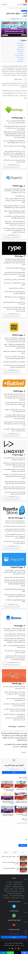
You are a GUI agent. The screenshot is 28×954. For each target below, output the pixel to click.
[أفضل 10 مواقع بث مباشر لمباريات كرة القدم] (23, 858)
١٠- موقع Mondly (20, 61)
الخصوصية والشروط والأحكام (9, 945)
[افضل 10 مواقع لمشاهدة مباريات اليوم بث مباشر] (23, 869)
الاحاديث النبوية (21, 888)
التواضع (11, 888)
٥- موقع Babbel (21, 51)
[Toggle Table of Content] (24, 79)
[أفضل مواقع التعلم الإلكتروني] (21, 784)
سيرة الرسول (5, 895)
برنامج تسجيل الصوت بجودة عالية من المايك (11, 891)
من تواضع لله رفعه (7, 897)
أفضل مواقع (12, 7)
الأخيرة (14, 852)
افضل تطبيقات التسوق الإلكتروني (17, 886)
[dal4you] (22, 4)
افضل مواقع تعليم (7, 886)
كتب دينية (22, 897)
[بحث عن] (6, 5)
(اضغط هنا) (16, 746)
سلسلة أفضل (17, 7)
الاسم (26, 839)
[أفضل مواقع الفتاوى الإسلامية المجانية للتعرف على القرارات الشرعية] (7, 796)
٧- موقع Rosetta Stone (19, 55)
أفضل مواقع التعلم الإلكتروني (21, 789)
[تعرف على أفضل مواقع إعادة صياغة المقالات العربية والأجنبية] (21, 796)
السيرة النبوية (6, 888)
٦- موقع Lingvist (20, 53)
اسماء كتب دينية (9, 884)
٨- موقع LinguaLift (20, 57)
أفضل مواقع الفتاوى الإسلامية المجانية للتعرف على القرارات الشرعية (7, 802)
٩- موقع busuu (21, 59)
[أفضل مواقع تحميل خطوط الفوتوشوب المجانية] (7, 784)
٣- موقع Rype (21, 47)
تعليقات (5, 852)
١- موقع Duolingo (20, 43)
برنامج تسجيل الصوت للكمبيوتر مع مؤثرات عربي (14, 893)
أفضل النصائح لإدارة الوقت (17, 882)
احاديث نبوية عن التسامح (17, 884)
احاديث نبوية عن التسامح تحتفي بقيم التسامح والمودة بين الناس (13, 1)
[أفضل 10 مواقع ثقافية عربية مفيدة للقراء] (21, 809)
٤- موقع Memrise (20, 49)
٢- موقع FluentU (20, 45)
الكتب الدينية (22, 891)
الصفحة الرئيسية (23, 7)
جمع (23, 852)
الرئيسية (22, 945)
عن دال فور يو (17, 945)
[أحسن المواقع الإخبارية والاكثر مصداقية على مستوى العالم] (7, 809)
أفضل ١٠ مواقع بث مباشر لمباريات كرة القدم (10, 856)
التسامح (16, 888)
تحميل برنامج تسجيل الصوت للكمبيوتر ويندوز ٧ (17, 895)
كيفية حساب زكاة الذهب (15, 897)
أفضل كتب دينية (8, 882)
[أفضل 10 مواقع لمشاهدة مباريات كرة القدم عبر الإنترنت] (23, 864)
